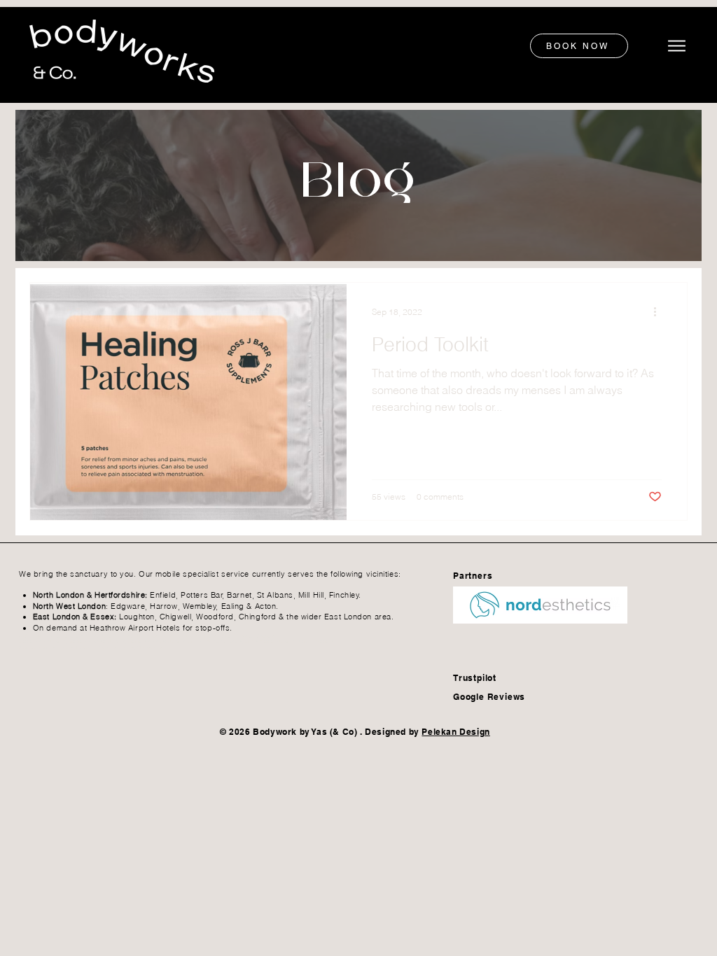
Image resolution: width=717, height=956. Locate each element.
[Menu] (674, 45)
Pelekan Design (455, 731)
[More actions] (659, 311)
